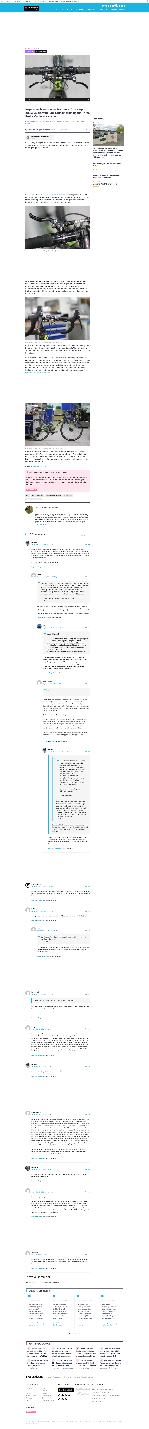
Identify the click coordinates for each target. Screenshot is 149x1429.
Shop (44, 1398)
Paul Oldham (68, 495)
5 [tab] (76, 1333)
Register (41, 567)
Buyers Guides (31, 1395)
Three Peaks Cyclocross (33, 499)
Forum (44, 1388)
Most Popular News (39, 1343)
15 (89, 130)
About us (29, 1388)
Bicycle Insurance (48, 1400)
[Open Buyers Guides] (84, 10)
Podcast (44, 1393)
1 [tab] (69, 1333)
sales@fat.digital (114, 1395)
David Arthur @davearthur (47, 507)
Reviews (28, 1393)
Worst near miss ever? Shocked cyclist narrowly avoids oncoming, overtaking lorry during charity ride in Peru (37, 1365)
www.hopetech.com (40, 466)
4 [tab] (74, 1333)
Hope (27, 495)
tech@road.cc (107, 1392)
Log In (33, 567)
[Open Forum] (104, 10)
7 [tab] (79, 1333)
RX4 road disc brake (48, 195)
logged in (40, 1282)
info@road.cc (109, 1389)
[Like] (85, 544)
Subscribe (32, 490)
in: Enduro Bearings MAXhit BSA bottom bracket (83, 1324)
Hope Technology (37, 495)
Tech (27, 1400)
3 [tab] (72, 1333)
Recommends (46, 1395)
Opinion (44, 1390)
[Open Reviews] (69, 10)
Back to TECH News (33, 48)
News (27, 1390)
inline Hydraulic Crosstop (53, 495)
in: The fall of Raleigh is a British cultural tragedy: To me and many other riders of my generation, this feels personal (58, 1324)
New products (41, 51)
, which (65, 195)
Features (29, 1398)
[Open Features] (95, 10)
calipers (59, 195)
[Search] (2, 1)
